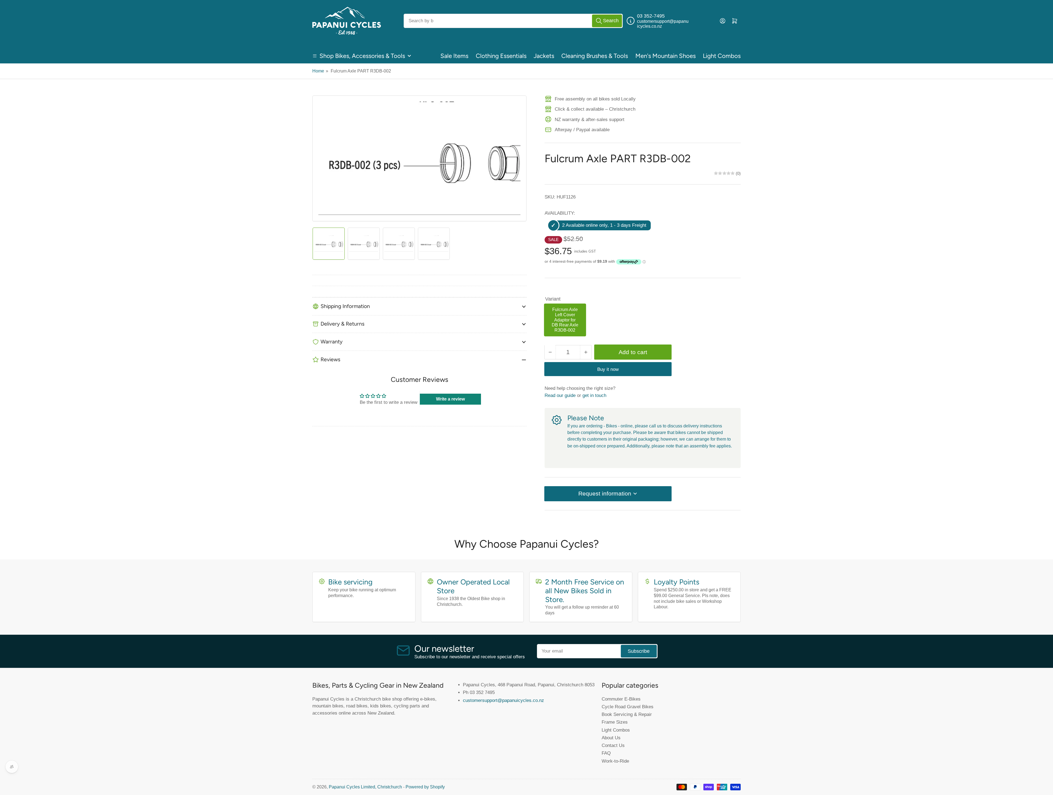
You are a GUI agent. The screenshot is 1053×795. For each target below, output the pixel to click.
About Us (611, 737)
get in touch (594, 395)
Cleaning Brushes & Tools (594, 56)
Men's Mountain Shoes (665, 56)
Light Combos (722, 56)
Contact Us (613, 745)
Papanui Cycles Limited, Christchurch (365, 787)
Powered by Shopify (425, 787)
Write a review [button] (450, 399)
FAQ (606, 753)
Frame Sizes (615, 722)
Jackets (544, 56)
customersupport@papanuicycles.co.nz (503, 700)
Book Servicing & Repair (627, 714)
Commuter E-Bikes (621, 698)
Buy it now (608, 368)
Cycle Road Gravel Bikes (627, 706)
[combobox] (513, 21)
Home (318, 71)
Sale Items (454, 56)
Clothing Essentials (501, 56)
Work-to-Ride (615, 760)
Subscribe (639, 651)
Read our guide (560, 395)
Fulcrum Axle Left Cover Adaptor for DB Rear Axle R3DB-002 (565, 319)
